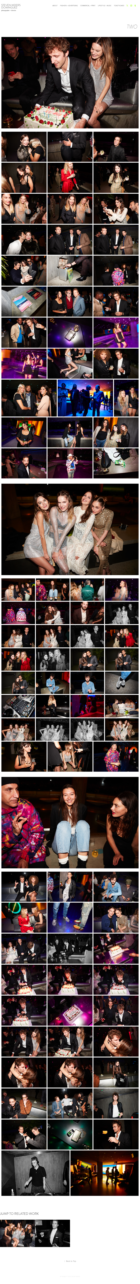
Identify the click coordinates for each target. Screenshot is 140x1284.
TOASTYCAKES (119, 5)
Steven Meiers (76, 1276)
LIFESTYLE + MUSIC (104, 5)
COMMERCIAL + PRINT (87, 5)
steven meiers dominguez (11, 6)
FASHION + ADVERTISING (69, 5)
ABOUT (55, 5)
